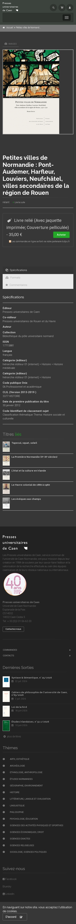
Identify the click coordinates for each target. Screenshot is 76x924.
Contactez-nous (13, 629)
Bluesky (7, 886)
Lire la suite (19, 202)
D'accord (10, 917)
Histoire (46, 364)
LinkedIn (9, 894)
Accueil (9, 27)
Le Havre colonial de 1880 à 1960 (30, 484)
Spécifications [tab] (18, 270)
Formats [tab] (15, 277)
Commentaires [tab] (18, 285)
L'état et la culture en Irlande (28, 470)
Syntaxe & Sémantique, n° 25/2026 (31, 677)
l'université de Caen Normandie (20, 558)
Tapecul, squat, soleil (24, 443)
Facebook (11, 879)
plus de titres (14, 736)
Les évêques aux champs (26, 499)
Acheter (61, 234)
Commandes (10, 650)
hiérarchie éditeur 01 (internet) (21, 364)
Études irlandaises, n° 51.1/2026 (30, 721)
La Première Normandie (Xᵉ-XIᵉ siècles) (34, 457)
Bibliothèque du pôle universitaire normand (28, 336)
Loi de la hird (19, 707)
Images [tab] (12, 43)
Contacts (8, 655)
